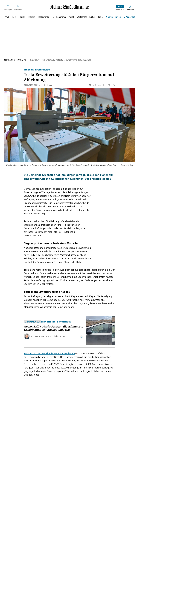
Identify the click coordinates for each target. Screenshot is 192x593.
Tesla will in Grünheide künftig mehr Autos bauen (49, 353)
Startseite (8, 59)
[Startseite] (69, 7)
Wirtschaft (21, 59)
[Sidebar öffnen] (6, 17)
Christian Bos (60, 336)
